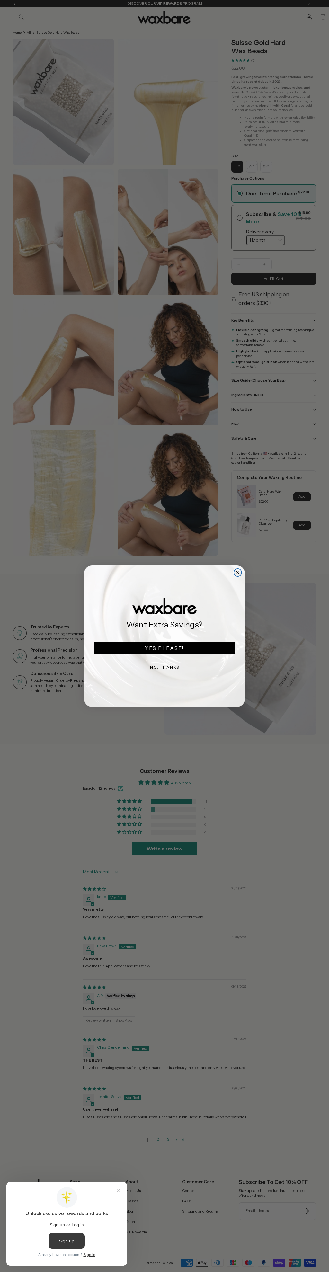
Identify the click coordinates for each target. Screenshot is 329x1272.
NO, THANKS (164, 667)
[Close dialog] (238, 572)
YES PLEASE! (164, 648)
